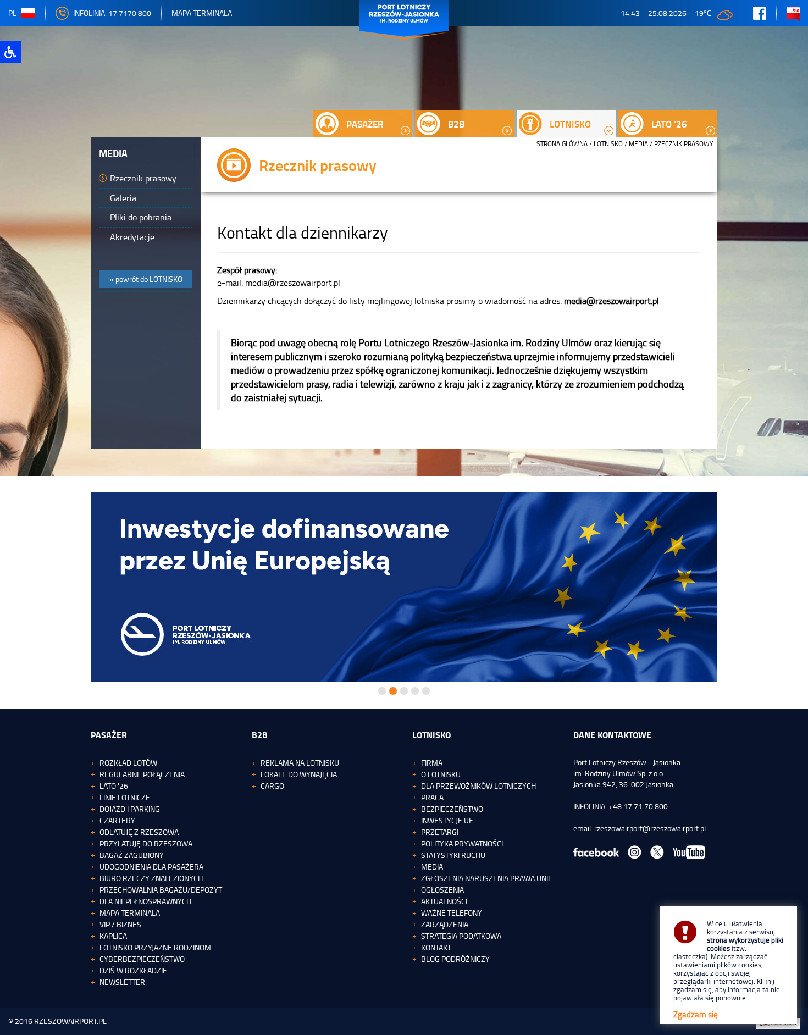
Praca (432, 797)
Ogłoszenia (442, 889)
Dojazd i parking (129, 809)
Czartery (117, 820)
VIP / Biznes (120, 924)
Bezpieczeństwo (452, 809)
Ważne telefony (451, 912)
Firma (431, 762)
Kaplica (113, 936)
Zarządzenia (444, 924)
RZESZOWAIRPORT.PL (70, 1021)
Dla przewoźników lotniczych (478, 786)
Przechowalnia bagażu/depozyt (160, 889)
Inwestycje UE (447, 820)
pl (12, 13)
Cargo (272, 786)
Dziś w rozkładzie (133, 970)
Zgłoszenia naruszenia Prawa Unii (485, 878)
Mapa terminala (129, 912)
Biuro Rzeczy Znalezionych (151, 878)
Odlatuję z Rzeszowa (139, 832)
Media (638, 143)
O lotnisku (441, 774)
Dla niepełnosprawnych (145, 901)
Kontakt (436, 947)
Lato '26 (113, 786)
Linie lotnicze (124, 797)
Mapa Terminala (201, 13)
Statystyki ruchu (453, 855)
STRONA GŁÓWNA (562, 143)
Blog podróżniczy (455, 959)
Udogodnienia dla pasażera (151, 866)
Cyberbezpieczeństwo (142, 959)
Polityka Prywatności (462, 843)
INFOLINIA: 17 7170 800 (112, 13)
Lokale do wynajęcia (299, 774)
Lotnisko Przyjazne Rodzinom (155, 947)
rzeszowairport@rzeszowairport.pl (650, 828)
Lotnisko (608, 143)
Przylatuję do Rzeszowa (145, 843)
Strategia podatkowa (461, 936)
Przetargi (439, 832)
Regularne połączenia (142, 774)
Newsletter (122, 982)
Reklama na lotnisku (300, 762)
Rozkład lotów (128, 762)
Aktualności (444, 901)
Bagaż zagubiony (131, 855)
